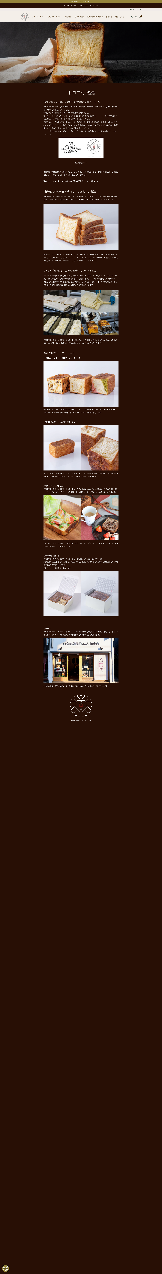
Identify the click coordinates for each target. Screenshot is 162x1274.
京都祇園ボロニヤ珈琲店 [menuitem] (95, 17)
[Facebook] (131, 9)
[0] (139, 16)
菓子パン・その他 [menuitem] (54, 17)
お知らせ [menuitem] (109, 17)
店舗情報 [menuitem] (68, 17)
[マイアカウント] (136, 16)
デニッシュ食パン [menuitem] (38, 17)
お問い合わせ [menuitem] (119, 17)
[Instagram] (133, 9)
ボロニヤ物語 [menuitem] (79, 17)
